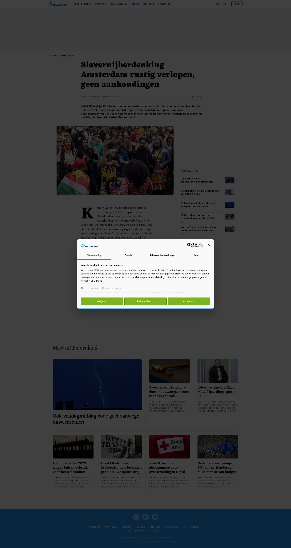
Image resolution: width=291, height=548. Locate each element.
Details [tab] (128, 255)
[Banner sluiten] (209, 245)
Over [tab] (196, 255)
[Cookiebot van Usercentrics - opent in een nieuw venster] (189, 245)
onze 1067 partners (98, 270)
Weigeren (102, 301)
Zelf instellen (144, 301)
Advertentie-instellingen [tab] (162, 255)
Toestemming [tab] (94, 255)
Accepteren (189, 301)
